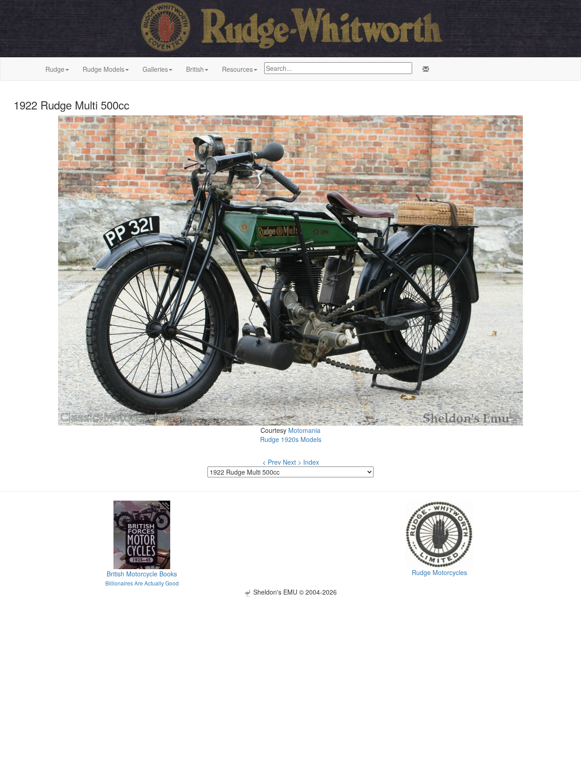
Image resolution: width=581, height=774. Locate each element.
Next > (292, 461)
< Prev (271, 461)
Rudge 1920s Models (290, 439)
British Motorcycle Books (142, 573)
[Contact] (424, 69)
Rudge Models (103, 69)
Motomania (304, 430)
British (195, 69)
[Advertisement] (290, 660)
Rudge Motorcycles (439, 572)
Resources (237, 69)
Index (311, 461)
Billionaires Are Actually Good (142, 583)
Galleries (155, 69)
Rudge (54, 69)
